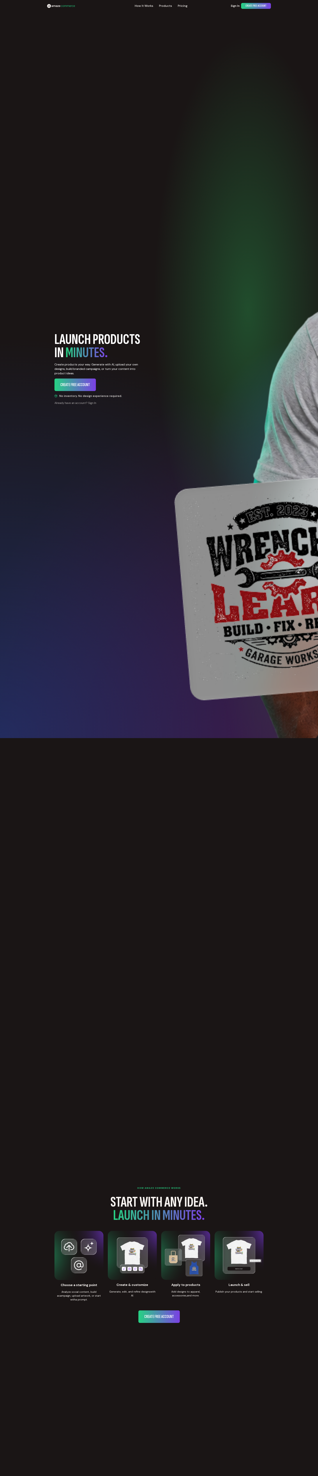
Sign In (235, 6)
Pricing (183, 6)
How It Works (144, 6)
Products (165, 6)
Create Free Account (255, 6)
